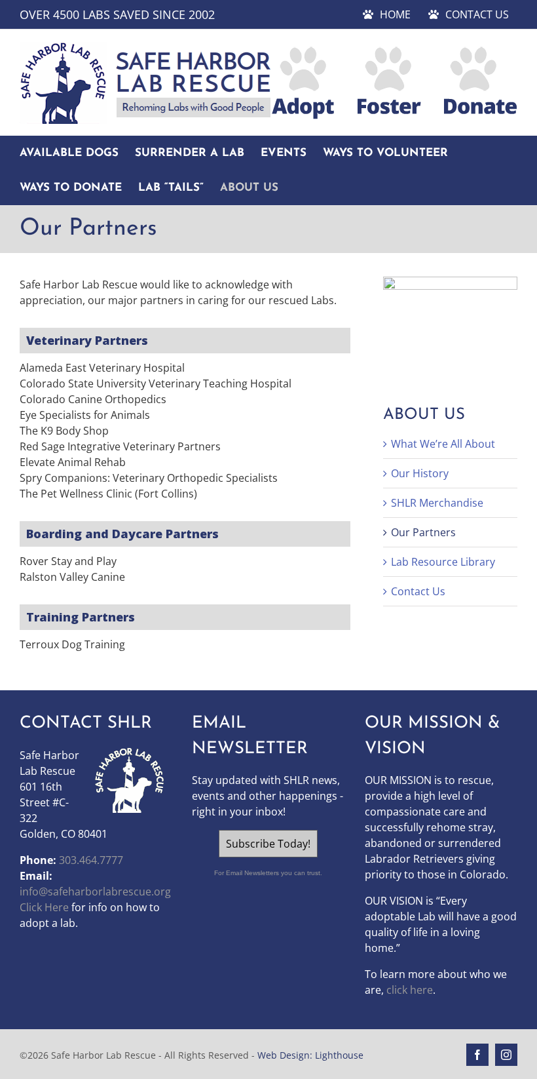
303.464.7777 (91, 860)
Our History (420, 473)
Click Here (44, 907)
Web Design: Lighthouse (310, 1055)
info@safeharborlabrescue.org (95, 891)
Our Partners (423, 532)
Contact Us (418, 591)
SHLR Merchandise (437, 503)
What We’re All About (443, 444)
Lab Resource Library (443, 562)
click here (409, 990)
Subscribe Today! (268, 843)
